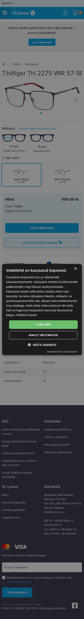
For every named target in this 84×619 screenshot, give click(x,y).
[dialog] (42, 309)
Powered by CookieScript (62, 351)
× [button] (75, 268)
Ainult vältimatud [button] (43, 335)
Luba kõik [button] (43, 324)
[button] (42, 344)
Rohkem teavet (27, 315)
